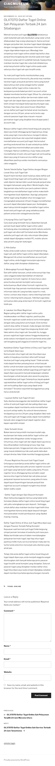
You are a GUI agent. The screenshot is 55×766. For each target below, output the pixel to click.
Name (7, 646)
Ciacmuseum (16, 4)
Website (8, 672)
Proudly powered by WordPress (17, 760)
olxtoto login (9, 743)
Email (7, 659)
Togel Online (14, 586)
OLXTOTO (32, 35)
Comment (9, 611)
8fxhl (29, 16)
